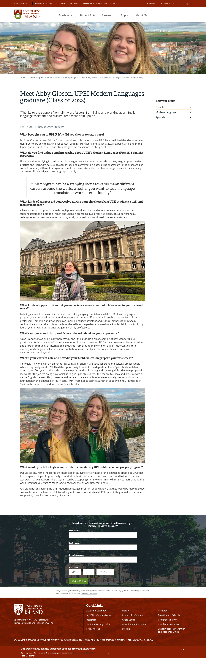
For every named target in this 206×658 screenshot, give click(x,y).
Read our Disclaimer (89, 593)
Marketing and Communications (45, 77)
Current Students (43, 3)
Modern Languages (167, 112)
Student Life (87, 15)
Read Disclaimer (28, 656)
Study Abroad (93, 628)
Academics (65, 15)
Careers (151, 3)
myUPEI (188, 3)
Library (125, 610)
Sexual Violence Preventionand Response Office (171, 630)
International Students (67, 3)
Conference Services (168, 619)
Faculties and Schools (169, 615)
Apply (124, 15)
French (160, 107)
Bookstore (91, 619)
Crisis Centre (128, 619)
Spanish (160, 117)
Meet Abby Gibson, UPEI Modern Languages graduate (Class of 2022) (112, 77)
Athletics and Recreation (134, 624)
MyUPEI (90, 615)
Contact (177, 3)
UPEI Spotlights (70, 77)
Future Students (22, 3)
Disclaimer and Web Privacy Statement (90, 653)
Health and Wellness (168, 624)
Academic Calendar (96, 610)
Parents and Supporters (95, 3)
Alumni (113, 3)
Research (107, 15)
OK (182, 649)
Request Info (78, 581)
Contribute (164, 3)
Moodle (126, 628)
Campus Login (103, 615)
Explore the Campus (132, 615)
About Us (141, 15)
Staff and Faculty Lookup (98, 624)
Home (24, 77)
